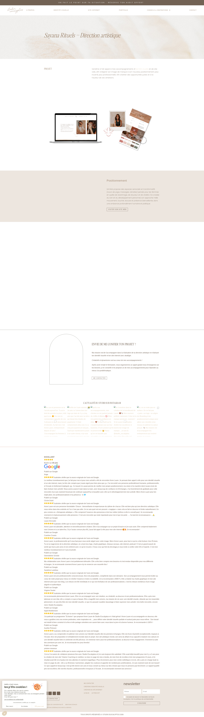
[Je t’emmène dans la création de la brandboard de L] (125, 421)
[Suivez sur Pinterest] (54, 693)
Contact (193, 10)
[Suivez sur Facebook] (50, 693)
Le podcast (96, 693)
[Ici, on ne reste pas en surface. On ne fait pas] (148, 421)
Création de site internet (93, 690)
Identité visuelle (141, 69)
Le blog (86, 693)
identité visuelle (61, 10)
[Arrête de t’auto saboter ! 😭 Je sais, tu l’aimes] (78, 421)
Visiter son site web (117, 209)
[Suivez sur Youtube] (58, 693)
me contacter (99, 378)
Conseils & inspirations (157, 10)
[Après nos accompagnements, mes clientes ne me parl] (102, 421)
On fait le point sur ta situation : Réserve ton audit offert (101, 2)
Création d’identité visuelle (94, 686)
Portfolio (123, 10)
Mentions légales (71, 704)
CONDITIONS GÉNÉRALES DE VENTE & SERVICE (57, 707)
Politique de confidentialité (53, 704)
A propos (30, 10)
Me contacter (89, 683)
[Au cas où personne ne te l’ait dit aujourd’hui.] (55, 421)
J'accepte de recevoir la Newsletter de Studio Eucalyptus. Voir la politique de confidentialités (139, 698)
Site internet (94, 10)
